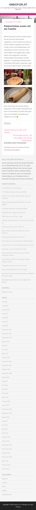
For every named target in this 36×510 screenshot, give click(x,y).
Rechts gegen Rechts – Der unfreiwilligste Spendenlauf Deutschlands (22, 137)
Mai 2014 (5, 389)
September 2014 (7, 373)
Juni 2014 (5, 385)
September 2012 (7, 457)
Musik (3, 486)
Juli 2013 (4, 421)
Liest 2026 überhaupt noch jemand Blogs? (15, 208)
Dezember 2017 (7, 329)
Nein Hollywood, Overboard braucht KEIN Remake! (17, 241)
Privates (7, 123)
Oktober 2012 (6, 453)
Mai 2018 (5, 321)
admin (19, 22)
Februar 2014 (6, 401)
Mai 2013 (5, 429)
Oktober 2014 (6, 369)
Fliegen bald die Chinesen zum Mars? (13, 237)
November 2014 (7, 365)
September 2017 (7, 337)
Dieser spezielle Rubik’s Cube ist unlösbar (14, 269)
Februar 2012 (6, 465)
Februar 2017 (6, 357)
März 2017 (5, 353)
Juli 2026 (4, 302)
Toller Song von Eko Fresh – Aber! (12, 216)
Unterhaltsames (7, 494)
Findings (4, 482)
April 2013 (5, 433)
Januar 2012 (6, 469)
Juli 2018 (4, 313)
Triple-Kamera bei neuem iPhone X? (13, 227)
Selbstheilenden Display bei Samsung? (14, 212)
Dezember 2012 (7, 445)
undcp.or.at (18, 4)
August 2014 (6, 377)
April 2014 (5, 393)
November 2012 (7, 449)
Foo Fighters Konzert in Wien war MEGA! (14, 192)
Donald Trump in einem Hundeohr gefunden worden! (18, 245)
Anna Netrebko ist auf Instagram (12, 188)
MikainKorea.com (7, 292)
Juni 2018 (5, 317)
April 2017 (5, 349)
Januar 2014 (6, 405)
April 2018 (5, 325)
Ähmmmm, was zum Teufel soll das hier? (14, 249)
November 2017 (7, 333)
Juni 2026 (5, 306)
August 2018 (6, 309)
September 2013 (7, 413)
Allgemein (5, 478)
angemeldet (15, 147)
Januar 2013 (6, 441)
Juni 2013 (5, 425)
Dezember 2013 (7, 409)
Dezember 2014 (7, 361)
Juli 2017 (4, 345)
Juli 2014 (4, 381)
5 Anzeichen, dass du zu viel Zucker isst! (14, 265)
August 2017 (6, 341)
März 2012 (5, 461)
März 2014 (5, 397)
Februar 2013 (6, 437)
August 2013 (6, 417)
